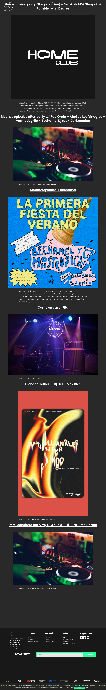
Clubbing (67, 7)
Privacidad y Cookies (69, 643)
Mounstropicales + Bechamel (53, 190)
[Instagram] (81, 637)
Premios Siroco (50, 641)
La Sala (49, 633)
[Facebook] (84, 637)
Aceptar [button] (76, 687)
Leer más (88, 687)
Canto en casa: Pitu (53, 307)
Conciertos (78, 7)
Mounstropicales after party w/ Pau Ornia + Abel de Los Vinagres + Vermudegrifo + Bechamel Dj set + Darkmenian (53, 118)
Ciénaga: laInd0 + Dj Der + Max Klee (53, 384)
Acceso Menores (68, 639)
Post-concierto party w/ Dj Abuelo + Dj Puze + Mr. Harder (53, 525)
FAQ (64, 637)
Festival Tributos (33, 641)
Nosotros (48, 637)
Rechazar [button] (82, 687)
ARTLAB (88, 7)
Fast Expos (15, 644)
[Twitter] (88, 637)
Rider (47, 639)
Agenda (58, 7)
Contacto (97, 7)
